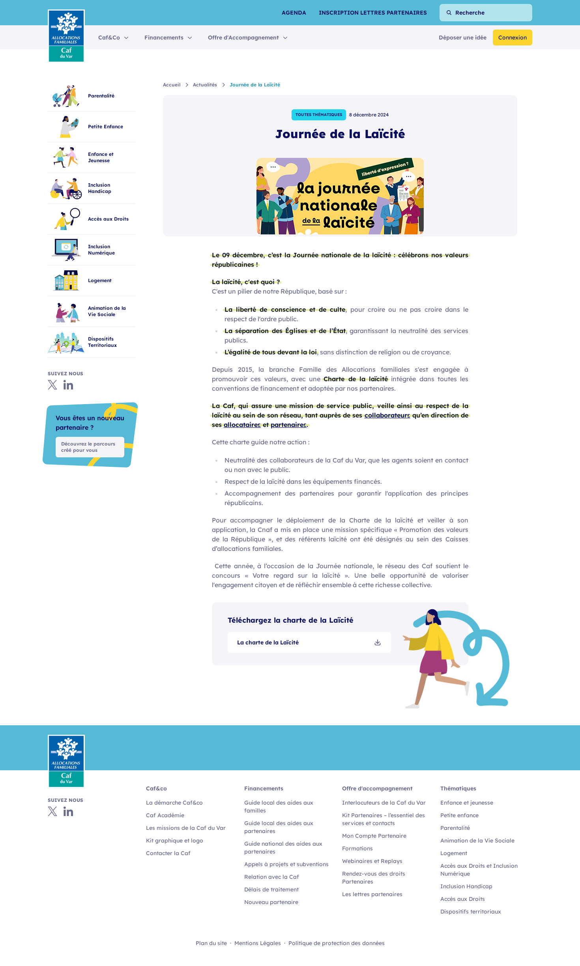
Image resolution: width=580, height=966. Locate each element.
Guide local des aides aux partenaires (278, 827)
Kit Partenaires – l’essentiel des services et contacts (383, 819)
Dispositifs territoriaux (470, 911)
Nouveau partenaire (271, 902)
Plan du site (211, 943)
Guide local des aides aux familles (278, 806)
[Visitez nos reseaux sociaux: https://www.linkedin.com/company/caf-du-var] (68, 811)
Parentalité (455, 827)
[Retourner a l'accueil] (66, 36)
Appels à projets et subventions (286, 864)
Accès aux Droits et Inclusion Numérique (479, 869)
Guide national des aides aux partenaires (283, 847)
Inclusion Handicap (466, 886)
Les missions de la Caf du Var (186, 827)
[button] (114, 37)
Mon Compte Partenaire (374, 835)
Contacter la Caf (168, 853)
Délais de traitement (271, 889)
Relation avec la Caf (271, 876)
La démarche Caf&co (174, 802)
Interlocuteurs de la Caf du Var (384, 802)
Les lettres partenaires (372, 894)
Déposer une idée (462, 37)
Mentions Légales (257, 943)
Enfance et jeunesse (466, 802)
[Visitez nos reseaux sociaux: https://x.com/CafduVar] (52, 811)
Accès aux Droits (462, 898)
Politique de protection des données (336, 943)
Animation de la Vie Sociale (477, 840)
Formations (357, 848)
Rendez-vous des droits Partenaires (373, 877)
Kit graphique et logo (174, 840)
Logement (453, 853)
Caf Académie (165, 815)
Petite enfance (459, 815)
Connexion (512, 37)
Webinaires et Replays (372, 861)
